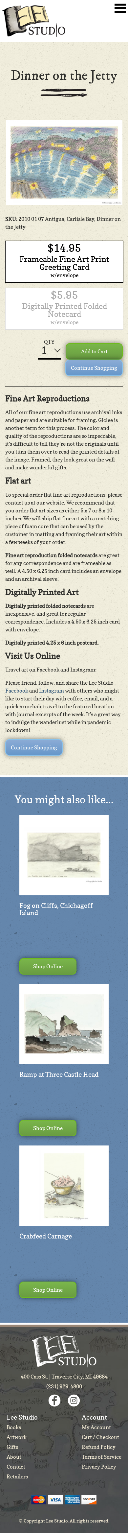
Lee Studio (34, 21)
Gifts (12, 1447)
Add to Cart (94, 351)
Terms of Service (101, 1456)
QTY (49, 342)
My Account (96, 1427)
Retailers (17, 1476)
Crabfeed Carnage (45, 1236)
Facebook (16, 690)
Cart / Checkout (100, 1437)
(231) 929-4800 (64, 1386)
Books (14, 1427)
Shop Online (48, 966)
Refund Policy (99, 1447)
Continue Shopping (94, 368)
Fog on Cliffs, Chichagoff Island (56, 909)
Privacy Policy (99, 1466)
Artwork (17, 1437)
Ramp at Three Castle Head (58, 1074)
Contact (16, 1466)
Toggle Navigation (120, 8)
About (14, 1456)
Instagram (51, 690)
